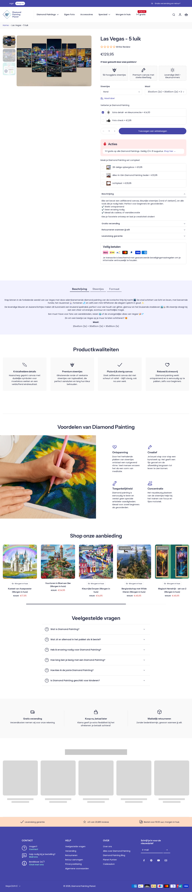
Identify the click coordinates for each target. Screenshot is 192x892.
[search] (174, 14)
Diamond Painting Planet (83, 886)
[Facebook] (144, 860)
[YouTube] (158, 860)
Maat (147, 86)
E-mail (145, 850)
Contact (33, 849)
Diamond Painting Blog (114, 855)
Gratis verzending (32, 718)
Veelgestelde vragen (75, 846)
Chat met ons (36, 864)
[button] (152, 131)
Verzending (70, 851)
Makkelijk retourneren (159, 718)
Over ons (107, 846)
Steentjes (105, 86)
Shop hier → (170, 151)
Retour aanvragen (74, 859)
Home (6, 25)
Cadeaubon (109, 864)
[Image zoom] (54, 61)
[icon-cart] (186, 14)
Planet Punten (110, 859)
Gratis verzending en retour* (98, 3)
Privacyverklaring (73, 864)
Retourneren (71, 855)
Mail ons (33, 856)
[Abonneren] (166, 850)
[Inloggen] (180, 14)
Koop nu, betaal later (96, 718)
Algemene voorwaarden (77, 868)
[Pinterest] (151, 860)
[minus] (103, 131)
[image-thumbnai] (9, 42)
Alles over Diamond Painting (116, 851)
